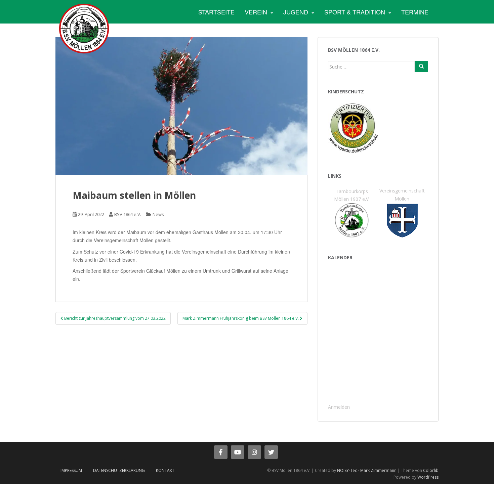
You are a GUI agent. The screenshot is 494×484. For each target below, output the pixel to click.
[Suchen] (421, 66)
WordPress (428, 477)
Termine (414, 11)
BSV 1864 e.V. (127, 214)
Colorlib (431, 470)
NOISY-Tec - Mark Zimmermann (367, 470)
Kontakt (165, 470)
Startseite (216, 11)
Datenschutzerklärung (119, 470)
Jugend (295, 11)
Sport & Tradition (354, 11)
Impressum (71, 470)
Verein (256, 11)
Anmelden (339, 407)
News (158, 214)
